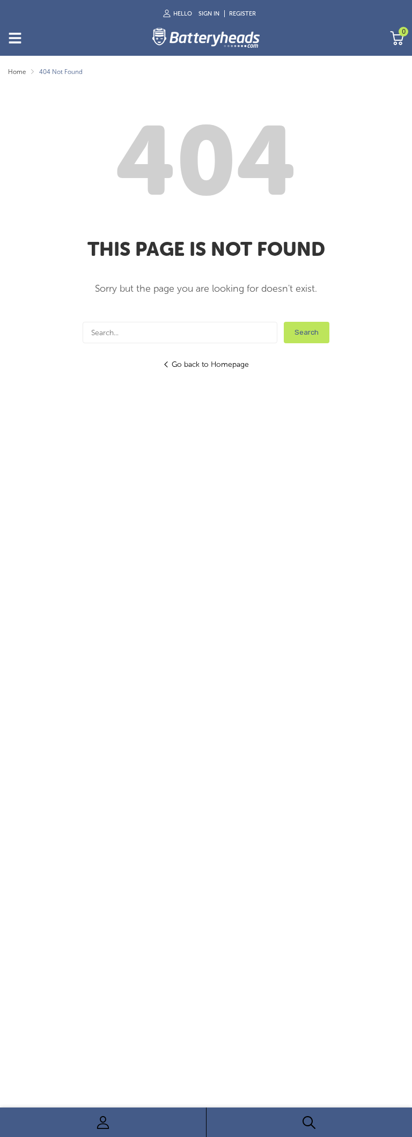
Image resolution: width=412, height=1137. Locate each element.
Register (242, 13)
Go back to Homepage (210, 364)
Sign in (208, 13)
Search (307, 332)
